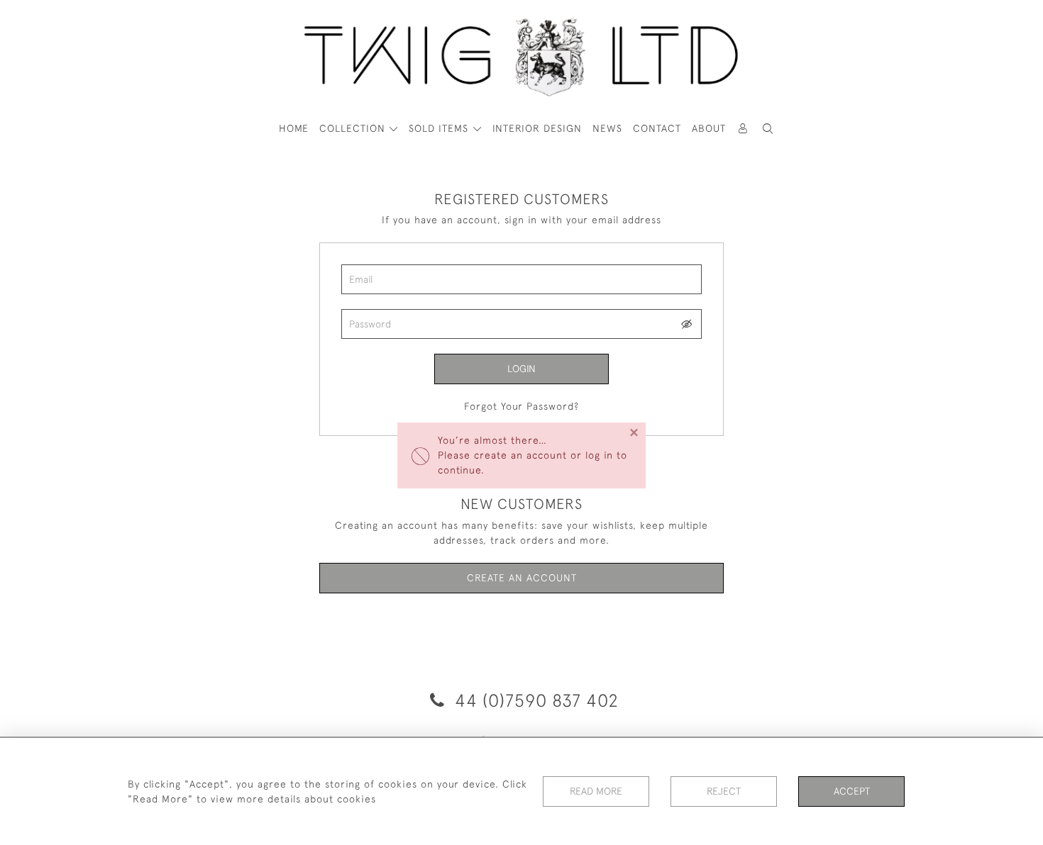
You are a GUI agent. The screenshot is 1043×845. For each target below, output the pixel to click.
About (709, 128)
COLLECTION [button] (354, 128)
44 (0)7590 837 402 (534, 700)
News (607, 128)
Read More (596, 791)
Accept (852, 791)
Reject (724, 791)
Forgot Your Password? (521, 406)
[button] (768, 128)
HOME (294, 128)
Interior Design (537, 128)
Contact (657, 128)
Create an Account (522, 577)
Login (521, 368)
